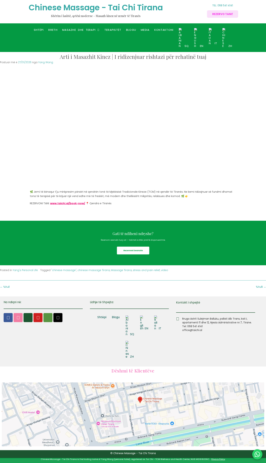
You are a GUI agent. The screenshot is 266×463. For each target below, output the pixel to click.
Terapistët (112, 30)
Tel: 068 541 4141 (192, 326)
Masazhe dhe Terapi (79, 30)
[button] (81, 30)
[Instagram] (18, 317)
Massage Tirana (121, 270)
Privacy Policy (218, 459)
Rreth (53, 30)
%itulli (261, 287)
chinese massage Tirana (94, 270)
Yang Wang (45, 62)
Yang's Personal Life (25, 270)
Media (145, 30)
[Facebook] (8, 317)
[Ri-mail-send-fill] (28, 317)
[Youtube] (38, 317)
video (164, 270)
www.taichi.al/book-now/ (67, 203)
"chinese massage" (64, 270)
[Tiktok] (57, 317)
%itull (5, 287)
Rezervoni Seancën (133, 250)
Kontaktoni (164, 30)
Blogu (131, 30)
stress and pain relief (146, 270)
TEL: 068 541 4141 (222, 5)
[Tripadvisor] (47, 317)
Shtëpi (39, 30)
